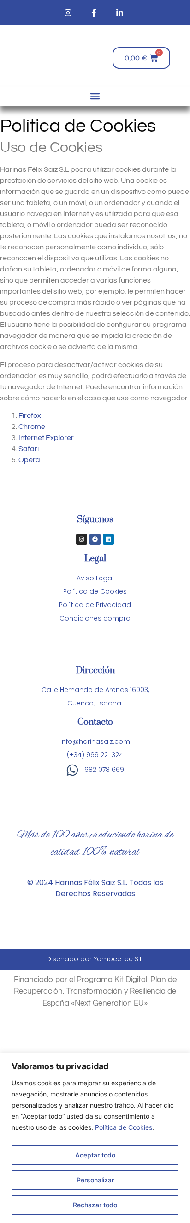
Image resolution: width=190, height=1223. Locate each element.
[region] (95, 1138)
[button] (95, 96)
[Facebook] (95, 539)
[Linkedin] (108, 539)
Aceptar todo (95, 1155)
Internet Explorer (46, 437)
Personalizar (95, 1180)
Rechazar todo (95, 1205)
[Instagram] (81, 539)
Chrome (31, 426)
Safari (28, 448)
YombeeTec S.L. (119, 959)
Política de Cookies (123, 1127)
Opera (29, 460)
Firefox (29, 415)
